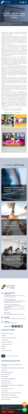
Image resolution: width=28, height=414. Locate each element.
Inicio (2, 23)
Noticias (5, 23)
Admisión (3, 335)
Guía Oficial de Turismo (7, 388)
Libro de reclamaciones (12, 356)
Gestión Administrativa (7, 372)
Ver (2, 185)
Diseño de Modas (5, 399)
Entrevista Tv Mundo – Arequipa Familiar (13, 110)
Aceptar (4, 411)
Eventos (3, 348)
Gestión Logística (5, 374)
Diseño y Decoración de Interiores (10, 397)
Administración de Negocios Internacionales (12, 368)
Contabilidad (4, 376)
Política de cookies (22, 409)
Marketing (4, 370)
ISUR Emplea (4, 340)
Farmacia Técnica (5, 380)
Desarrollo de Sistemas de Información (11, 393)
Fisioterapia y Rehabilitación (8, 378)
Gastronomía (4, 390)
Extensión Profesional (6, 342)
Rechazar (11, 411)
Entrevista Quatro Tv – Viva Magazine (12, 112)
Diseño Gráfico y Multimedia (8, 395)
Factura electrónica (6, 350)
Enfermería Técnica (6, 383)
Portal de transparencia (7, 333)
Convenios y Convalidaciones (8, 337)
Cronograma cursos (6, 344)
